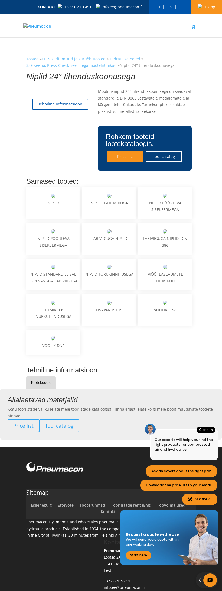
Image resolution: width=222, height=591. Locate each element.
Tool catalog (164, 156)
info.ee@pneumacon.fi (122, 6)
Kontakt (46, 6)
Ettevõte (66, 505)
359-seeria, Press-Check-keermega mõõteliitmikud (71, 65)
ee (181, 6)
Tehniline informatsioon (60, 104)
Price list (125, 156)
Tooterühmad (92, 505)
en (169, 6)
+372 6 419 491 (78, 6)
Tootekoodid (41, 382)
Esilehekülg (41, 505)
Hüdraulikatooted (124, 58)
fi (158, 6)
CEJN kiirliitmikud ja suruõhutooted (74, 58)
